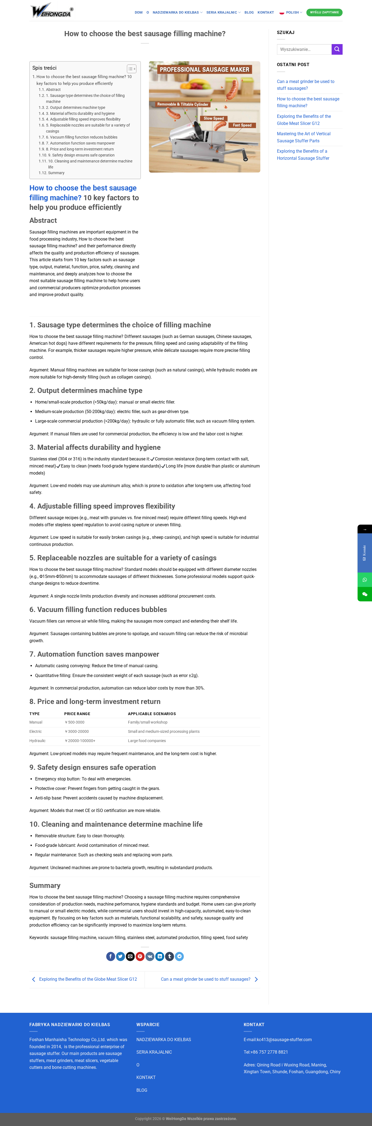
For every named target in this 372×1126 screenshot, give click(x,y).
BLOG (249, 12)
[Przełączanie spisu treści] (129, 68)
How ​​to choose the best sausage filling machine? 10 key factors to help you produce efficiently (84, 80)
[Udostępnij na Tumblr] (169, 956)
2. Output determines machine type (75, 107)
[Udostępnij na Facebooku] (110, 956)
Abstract (53, 89)
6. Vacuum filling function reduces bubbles (81, 137)
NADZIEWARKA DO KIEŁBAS (163, 1039)
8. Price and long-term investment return (80, 149)
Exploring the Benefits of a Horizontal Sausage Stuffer (303, 155)
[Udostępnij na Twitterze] (120, 956)
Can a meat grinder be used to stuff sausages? (206, 979)
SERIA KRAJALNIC (154, 1052)
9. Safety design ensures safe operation (81, 155)
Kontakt (266, 12)
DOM (139, 12)
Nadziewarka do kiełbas (176, 12)
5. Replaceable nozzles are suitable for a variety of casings (88, 128)
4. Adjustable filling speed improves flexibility (83, 119)
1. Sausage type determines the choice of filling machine (85, 98)
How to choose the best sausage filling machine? (308, 102)
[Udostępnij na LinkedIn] (159, 956)
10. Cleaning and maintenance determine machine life (90, 164)
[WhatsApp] (365, 580)
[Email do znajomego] (130, 956)
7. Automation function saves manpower (80, 143)
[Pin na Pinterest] (140, 956)
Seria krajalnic (221, 12)
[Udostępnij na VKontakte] (149, 956)
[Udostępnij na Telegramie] (179, 956)
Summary (56, 173)
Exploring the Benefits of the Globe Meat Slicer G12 (87, 979)
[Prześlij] (337, 49)
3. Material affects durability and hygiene (80, 113)
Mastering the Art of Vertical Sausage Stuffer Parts (304, 137)
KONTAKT (146, 1077)
